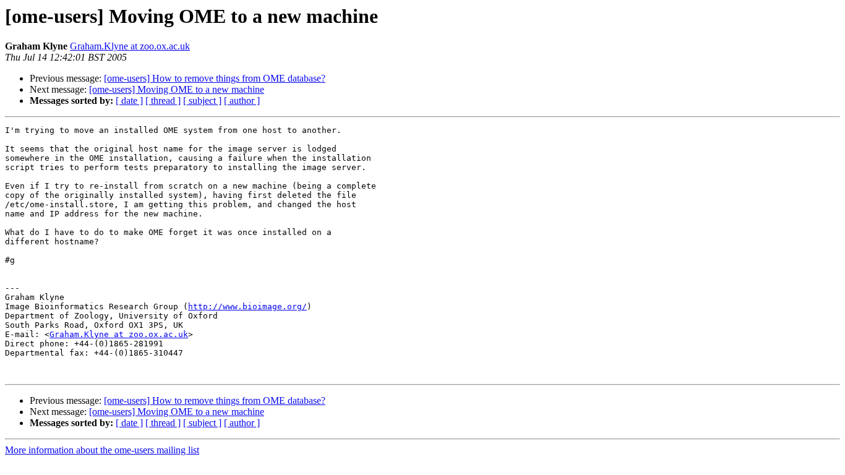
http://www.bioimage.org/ (247, 306)
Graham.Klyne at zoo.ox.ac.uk (130, 46)
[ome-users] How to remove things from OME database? (214, 78)
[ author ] (242, 100)
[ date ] (129, 100)
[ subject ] (202, 100)
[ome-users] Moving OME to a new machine (176, 89)
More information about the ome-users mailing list (102, 450)
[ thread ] (163, 100)
